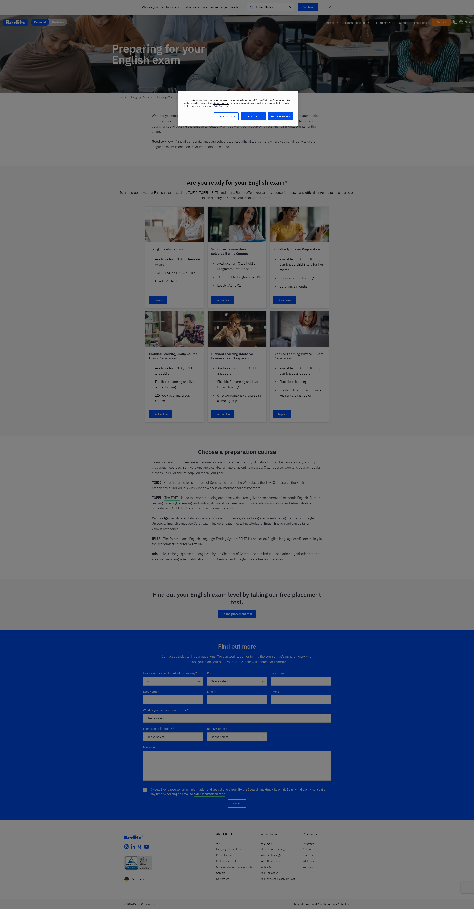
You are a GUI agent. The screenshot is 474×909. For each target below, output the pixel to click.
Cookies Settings (226, 116)
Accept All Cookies (280, 116)
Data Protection (221, 106)
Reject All (253, 116)
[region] (238, 108)
